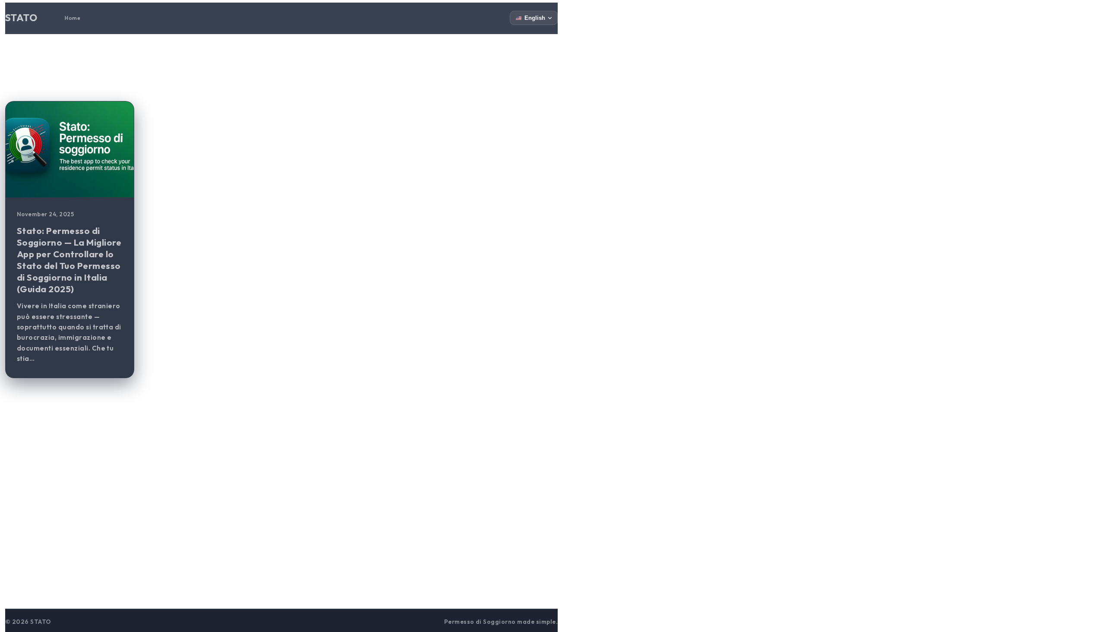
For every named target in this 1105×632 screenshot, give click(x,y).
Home (72, 18)
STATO (21, 18)
